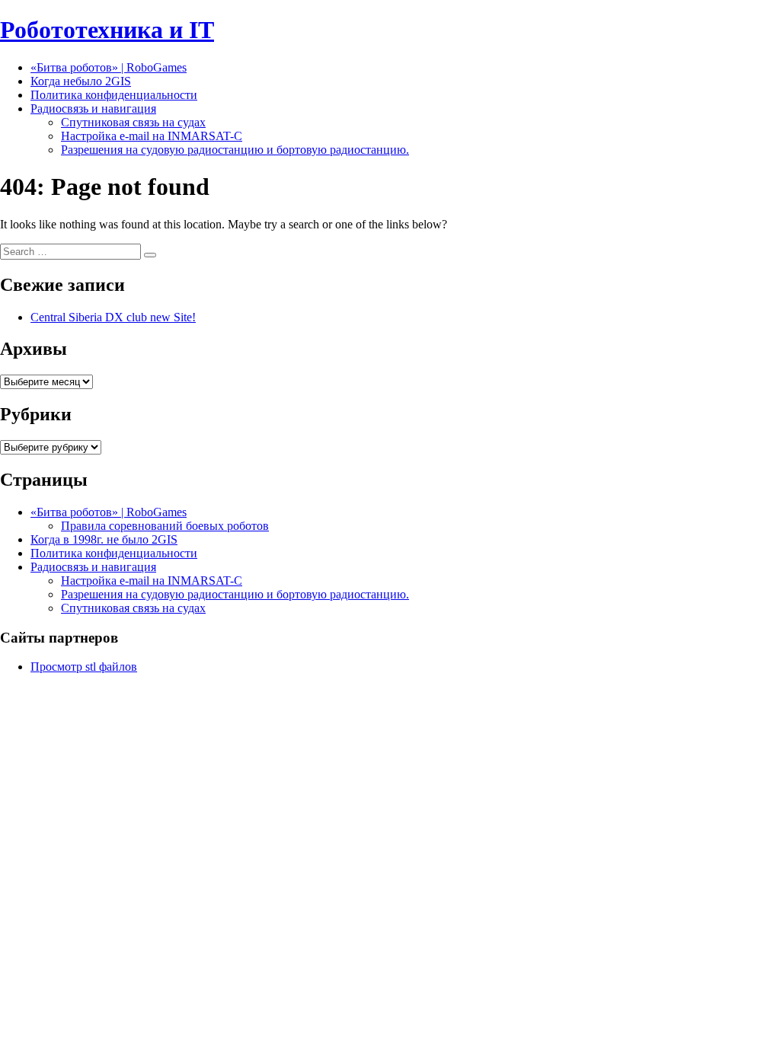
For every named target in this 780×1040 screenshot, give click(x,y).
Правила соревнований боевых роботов (165, 525)
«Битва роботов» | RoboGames (108, 67)
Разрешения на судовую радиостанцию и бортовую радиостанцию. (235, 149)
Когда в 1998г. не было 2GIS (103, 539)
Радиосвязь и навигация (93, 108)
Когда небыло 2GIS (80, 81)
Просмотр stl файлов (83, 666)
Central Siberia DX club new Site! (113, 317)
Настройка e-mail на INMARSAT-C (151, 135)
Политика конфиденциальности (113, 94)
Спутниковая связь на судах (133, 122)
